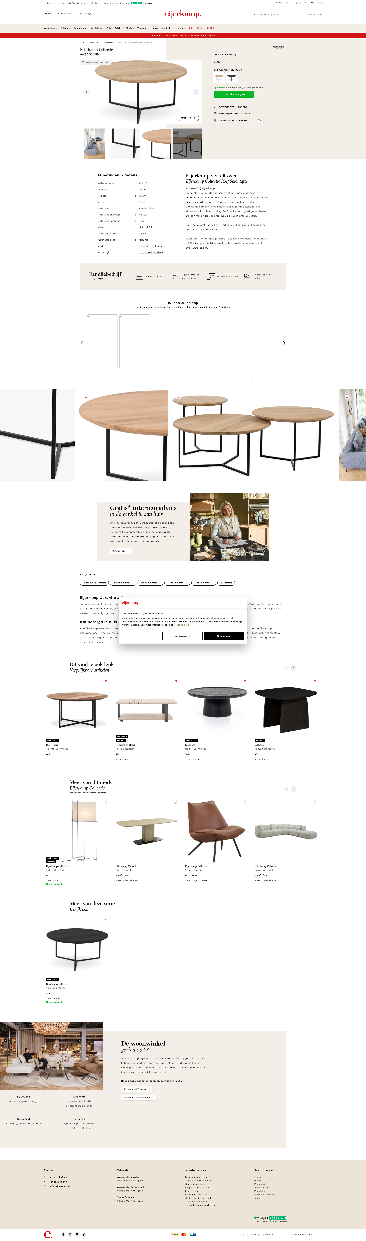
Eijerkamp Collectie (151, 246)
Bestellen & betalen (196, 1194)
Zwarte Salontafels (150, 583)
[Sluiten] (361, 35)
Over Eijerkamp (265, 1170)
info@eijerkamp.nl (60, 1186)
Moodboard (316, 3)
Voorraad (142, 28)
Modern (158, 252)
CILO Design (85, 13)
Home (83, 43)
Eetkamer (65, 28)
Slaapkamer (81, 28)
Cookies (258, 1198)
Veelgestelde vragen (196, 1201)
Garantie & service (195, 1184)
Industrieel (145, 252)
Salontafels (109, 43)
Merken (130, 28)
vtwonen (180, 28)
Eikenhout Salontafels (94, 583)
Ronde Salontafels (204, 583)
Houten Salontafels (177, 583)
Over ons (258, 1177)
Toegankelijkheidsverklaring (200, 1205)
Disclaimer (251, 1234)
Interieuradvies (65, 13)
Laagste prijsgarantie (197, 1187)
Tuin (109, 28)
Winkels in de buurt (264, 1194)
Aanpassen (181, 636)
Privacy (237, 1234)
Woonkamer (50, 28)
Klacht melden (193, 1191)
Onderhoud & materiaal (198, 1198)
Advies (119, 28)
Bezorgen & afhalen (196, 1177)
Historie (258, 1180)
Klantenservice (282, 3)
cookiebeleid (182, 625)
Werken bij (259, 1184)
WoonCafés (260, 1191)
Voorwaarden (267, 1234)
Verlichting (97, 28)
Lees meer (98, 642)
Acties (200, 28)
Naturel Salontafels (123, 583)
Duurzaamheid (261, 1187)
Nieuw (154, 28)
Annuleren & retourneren (198, 1180)
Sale (190, 28)
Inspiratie (166, 28)
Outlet (210, 28)
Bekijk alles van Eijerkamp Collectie (88, 793)
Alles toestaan (224, 636)
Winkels (48, 13)
